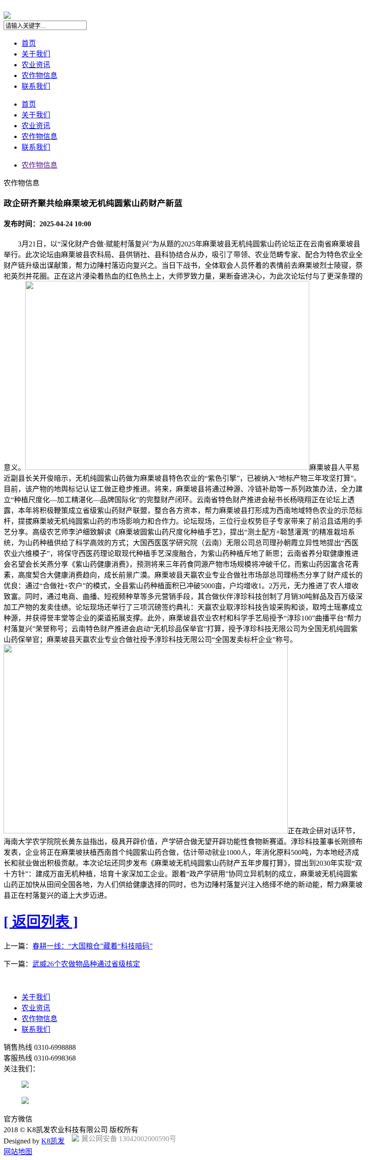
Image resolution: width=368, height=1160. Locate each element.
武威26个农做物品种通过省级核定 (86, 964)
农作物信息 (39, 75)
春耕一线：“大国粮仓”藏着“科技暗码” (92, 946)
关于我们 (36, 54)
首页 (29, 43)
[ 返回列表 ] (41, 922)
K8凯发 (53, 1141)
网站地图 (18, 1152)
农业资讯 (36, 65)
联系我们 (36, 86)
